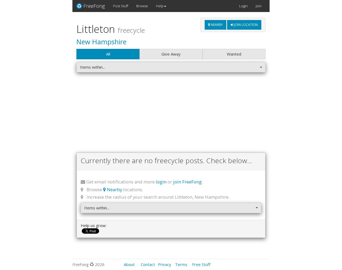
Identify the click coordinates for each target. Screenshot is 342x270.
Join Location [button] (245, 24)
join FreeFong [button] (187, 182)
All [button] (108, 54)
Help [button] (160, 5)
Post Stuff (120, 5)
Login (243, 5)
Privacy (164, 264)
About (129, 264)
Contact (148, 264)
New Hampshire (101, 41)
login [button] (161, 182)
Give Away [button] (171, 54)
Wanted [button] (234, 54)
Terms (181, 264)
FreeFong (94, 5)
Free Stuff (201, 264)
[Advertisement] (171, 113)
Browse (142, 5)
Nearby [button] (216, 24)
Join (259, 5)
